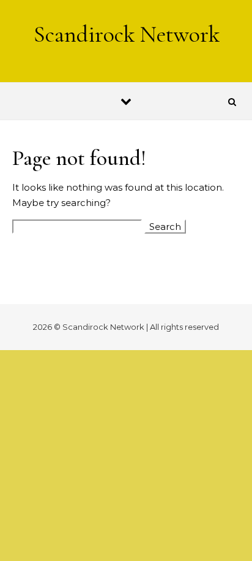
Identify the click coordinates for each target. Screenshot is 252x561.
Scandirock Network (127, 34)
